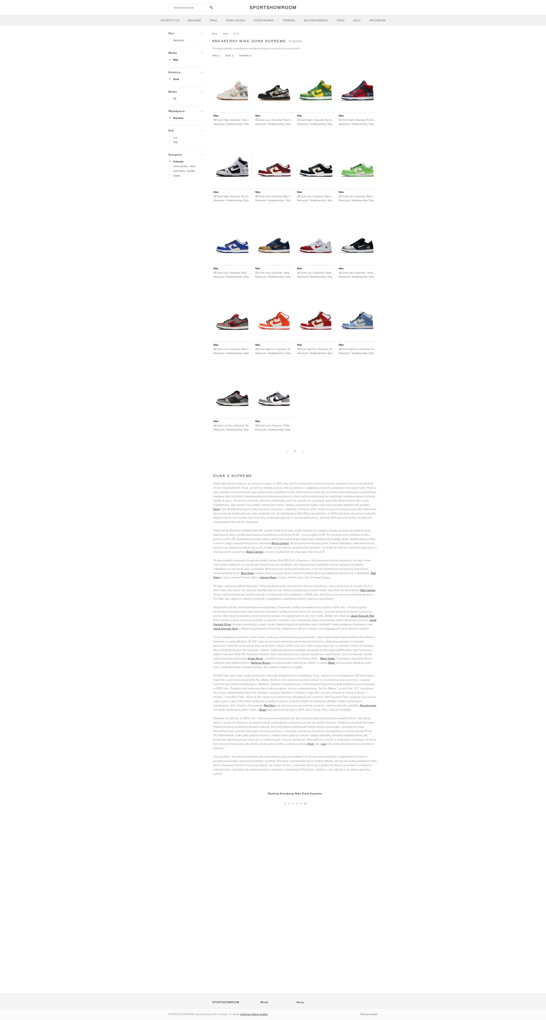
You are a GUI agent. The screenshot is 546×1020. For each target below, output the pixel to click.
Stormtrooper (368, 705)
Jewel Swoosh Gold (225, 628)
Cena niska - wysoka (184, 170)
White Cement (280, 543)
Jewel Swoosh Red (362, 615)
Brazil (263, 709)
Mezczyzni (178, 40)
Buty (215, 33)
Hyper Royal (255, 658)
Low (175, 137)
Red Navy (270, 705)
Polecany (178, 161)
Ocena (176, 175)
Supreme (178, 118)
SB (174, 98)
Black (331, 662)
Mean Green (327, 658)
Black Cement (254, 551)
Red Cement (367, 590)
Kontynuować (369, 1014)
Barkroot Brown (260, 662)
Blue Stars (247, 573)
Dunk (176, 79)
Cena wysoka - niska (184, 166)
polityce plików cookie (254, 1014)
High (175, 142)
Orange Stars (268, 577)
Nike (175, 59)
